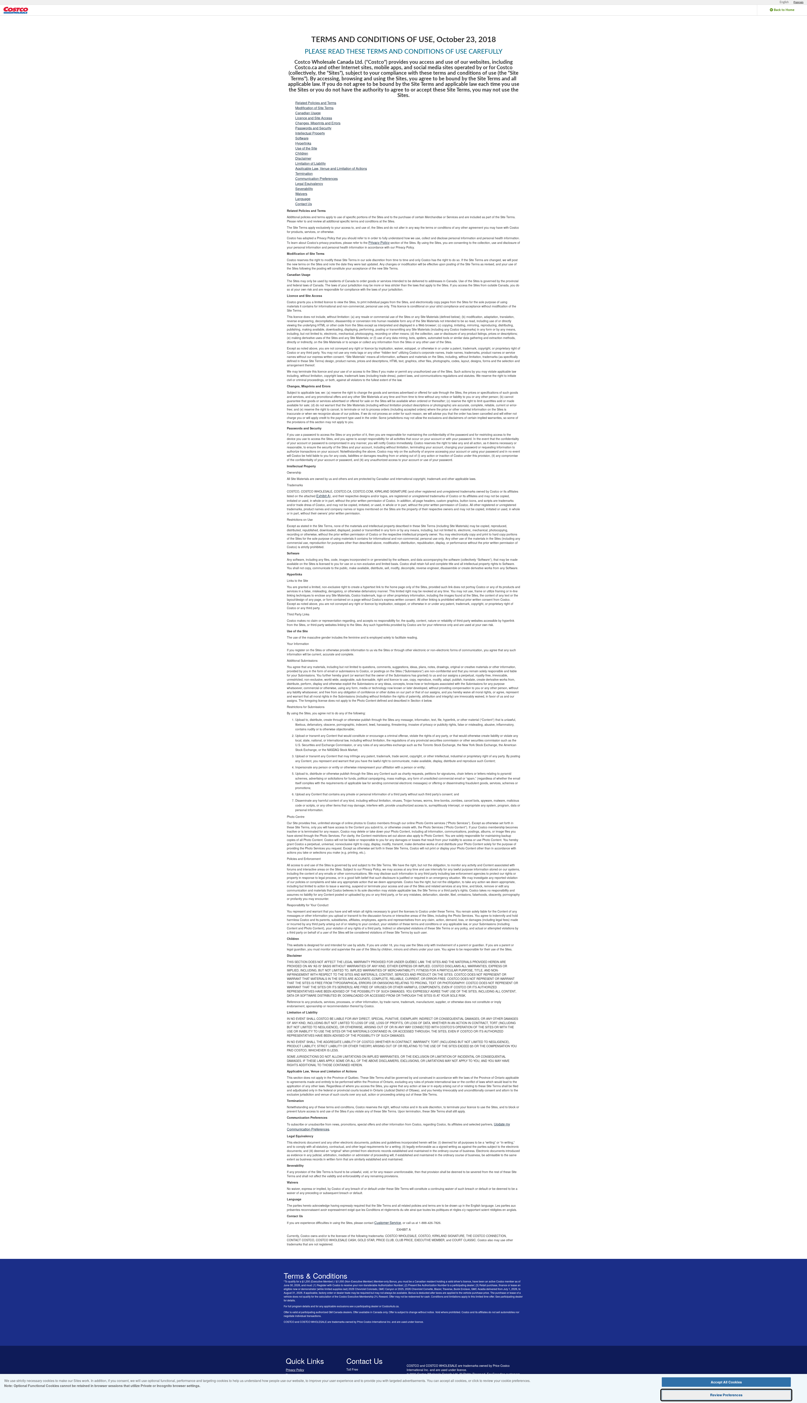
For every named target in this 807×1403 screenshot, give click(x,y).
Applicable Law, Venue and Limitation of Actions (331, 168)
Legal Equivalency (309, 183)
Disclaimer (303, 158)
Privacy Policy (379, 242)
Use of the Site (306, 148)
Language (302, 198)
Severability (304, 188)
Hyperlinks (303, 143)
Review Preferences (726, 1394)
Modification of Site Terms (314, 107)
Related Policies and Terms (315, 102)
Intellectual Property (310, 133)
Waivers (301, 193)
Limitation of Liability (310, 163)
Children (301, 153)
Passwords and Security (313, 128)
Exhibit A (323, 495)
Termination (304, 173)
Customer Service (387, 1222)
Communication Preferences (316, 178)
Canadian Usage (308, 112)
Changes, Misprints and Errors (317, 123)
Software (302, 138)
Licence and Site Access (313, 118)
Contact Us (303, 203)
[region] (403, 1388)
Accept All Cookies (726, 1382)
